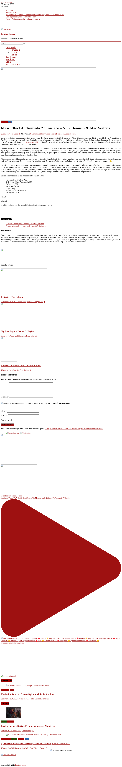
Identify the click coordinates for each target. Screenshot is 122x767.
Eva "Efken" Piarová (38, 748)
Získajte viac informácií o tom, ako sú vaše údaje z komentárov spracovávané (74, 429)
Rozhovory (12, 57)
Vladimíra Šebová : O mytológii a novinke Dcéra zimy (27, 694)
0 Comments (35, 134)
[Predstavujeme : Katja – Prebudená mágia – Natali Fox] (13, 717)
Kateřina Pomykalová (35, 302)
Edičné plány (6, 739)
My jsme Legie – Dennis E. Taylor (17, 331)
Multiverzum (13, 64)
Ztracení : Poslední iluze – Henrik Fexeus (21, 365)
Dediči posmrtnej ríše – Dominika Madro (21, 17)
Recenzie (11, 47)
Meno (4, 411)
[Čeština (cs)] (25, 433)
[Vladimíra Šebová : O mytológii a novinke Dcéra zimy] (27, 686)
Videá (12, 690)
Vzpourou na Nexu (33, 142)
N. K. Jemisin (66, 134)
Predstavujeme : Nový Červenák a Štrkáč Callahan (26, 226)
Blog (8, 62)
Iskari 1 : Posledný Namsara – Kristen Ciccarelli (25, 224)
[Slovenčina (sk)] (12, 433)
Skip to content (6, 2)
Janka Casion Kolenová (39, 699)
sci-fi (74, 134)
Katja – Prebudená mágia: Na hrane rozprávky (23, 19)
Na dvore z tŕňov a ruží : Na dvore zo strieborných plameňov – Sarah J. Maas (35, 15)
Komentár (4, 397)
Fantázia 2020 (11, 12)
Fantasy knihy (8, 34)
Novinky (10, 59)
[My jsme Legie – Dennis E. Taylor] (9, 327)
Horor (13, 52)
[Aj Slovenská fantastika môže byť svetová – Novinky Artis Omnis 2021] (34, 735)
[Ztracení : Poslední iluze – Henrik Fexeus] (9, 361)
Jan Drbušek (15, 134)
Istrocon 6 (9, 10)
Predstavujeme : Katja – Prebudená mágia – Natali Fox (28, 726)
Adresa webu (6, 420)
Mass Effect (55, 134)
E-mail (4, 416)
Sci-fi (13, 55)
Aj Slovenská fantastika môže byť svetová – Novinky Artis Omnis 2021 (35, 743)
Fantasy (15, 50)
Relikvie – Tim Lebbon (12, 297)
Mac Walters (45, 134)
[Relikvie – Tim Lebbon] (24, 292)
